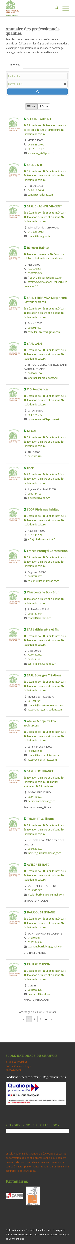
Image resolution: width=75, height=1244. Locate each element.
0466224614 (35, 655)
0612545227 (35, 890)
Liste (32, 106)
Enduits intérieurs (50, 129)
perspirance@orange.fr (41, 801)
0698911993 (35, 327)
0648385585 (35, 415)
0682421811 (35, 659)
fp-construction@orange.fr (43, 580)
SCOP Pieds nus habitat (43, 509)
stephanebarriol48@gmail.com (45, 946)
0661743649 (35, 273)
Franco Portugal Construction (47, 551)
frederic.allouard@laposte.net (45, 277)
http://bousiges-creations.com (45, 709)
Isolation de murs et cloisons (43, 175)
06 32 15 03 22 (36, 149)
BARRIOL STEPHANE (41, 912)
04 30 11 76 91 (36, 190)
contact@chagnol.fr (39, 236)
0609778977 (35, 576)
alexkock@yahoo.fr (39, 497)
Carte (44, 106)
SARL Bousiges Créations (44, 675)
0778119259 (35, 535)
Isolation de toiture (37, 254)
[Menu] (63, 8)
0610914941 (35, 700)
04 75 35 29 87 (36, 231)
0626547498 (35, 456)
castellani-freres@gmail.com (44, 332)
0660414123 (35, 493)
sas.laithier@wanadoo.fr (42, 663)
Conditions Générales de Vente (23, 1077)
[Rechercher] (54, 8)
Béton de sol (33, 125)
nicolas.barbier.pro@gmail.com (46, 894)
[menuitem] (54, 8)
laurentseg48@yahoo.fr (41, 153)
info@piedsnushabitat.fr (42, 539)
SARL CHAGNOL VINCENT (44, 206)
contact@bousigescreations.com (46, 705)
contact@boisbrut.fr (39, 618)
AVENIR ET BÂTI (38, 864)
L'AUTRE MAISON (38, 964)
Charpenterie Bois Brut (43, 592)
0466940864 (35, 937)
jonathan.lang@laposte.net (43, 377)
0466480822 (35, 268)
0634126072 (35, 796)
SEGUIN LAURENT (39, 119)
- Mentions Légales (47, 1234)
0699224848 (35, 942)
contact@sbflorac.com (41, 194)
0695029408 (35, 989)
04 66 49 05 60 (36, 144)
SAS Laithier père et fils (43, 629)
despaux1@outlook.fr (40, 994)
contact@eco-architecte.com (44, 755)
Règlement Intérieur (54, 1077)
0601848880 (35, 751)
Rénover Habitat (38, 247)
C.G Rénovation (37, 389)
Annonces (14, 64)
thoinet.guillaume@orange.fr (44, 853)
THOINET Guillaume (40, 819)
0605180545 (35, 613)
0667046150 (35, 373)
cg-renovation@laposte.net (43, 419)
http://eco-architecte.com (42, 759)
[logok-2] (31, 8)
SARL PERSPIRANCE (40, 771)
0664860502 (35, 848)
